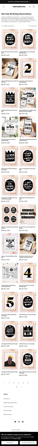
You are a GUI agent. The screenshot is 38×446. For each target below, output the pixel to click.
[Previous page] (4, 383)
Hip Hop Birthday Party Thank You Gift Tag (10, 81)
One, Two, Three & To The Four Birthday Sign (26, 286)
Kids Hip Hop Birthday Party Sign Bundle (9, 227)
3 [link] (18, 383)
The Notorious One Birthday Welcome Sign (8, 140)
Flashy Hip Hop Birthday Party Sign (27, 198)
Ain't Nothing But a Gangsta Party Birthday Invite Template (27, 111)
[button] (3, 7)
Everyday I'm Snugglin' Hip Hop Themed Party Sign (9, 198)
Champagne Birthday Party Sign (9, 343)
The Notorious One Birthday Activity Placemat (8, 286)
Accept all (10, 442)
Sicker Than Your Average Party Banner (27, 227)
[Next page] (21, 387)
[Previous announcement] (3, 2)
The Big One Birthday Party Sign (9, 371)
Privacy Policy (17, 438)
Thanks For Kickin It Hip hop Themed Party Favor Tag (26, 257)
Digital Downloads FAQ (10, 402)
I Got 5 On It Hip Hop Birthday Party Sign (8, 315)
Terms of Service (8, 406)
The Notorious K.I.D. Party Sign (27, 343)
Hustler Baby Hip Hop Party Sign (27, 314)
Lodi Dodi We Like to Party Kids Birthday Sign (27, 52)
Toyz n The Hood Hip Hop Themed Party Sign (27, 372)
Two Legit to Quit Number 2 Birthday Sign (26, 81)
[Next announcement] (35, 2)
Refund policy (7, 414)
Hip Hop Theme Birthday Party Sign (9, 257)
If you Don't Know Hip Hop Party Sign (9, 52)
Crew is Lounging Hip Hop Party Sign (27, 169)
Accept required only (28, 442)
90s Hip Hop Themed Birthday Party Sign (9, 169)
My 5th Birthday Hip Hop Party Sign (9, 111)
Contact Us (7, 398)
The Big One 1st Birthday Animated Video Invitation (28, 140)
